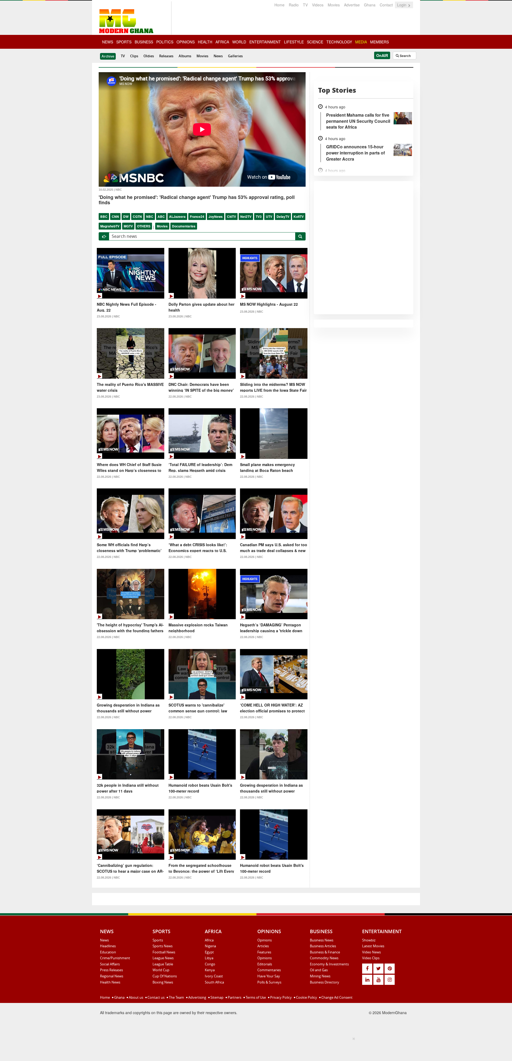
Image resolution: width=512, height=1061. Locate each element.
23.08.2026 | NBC (108, 316)
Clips (134, 56)
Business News (321, 940)
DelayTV (283, 216)
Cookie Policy (306, 997)
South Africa (214, 982)
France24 (197, 216)
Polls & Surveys (269, 982)
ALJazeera (177, 216)
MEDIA (361, 41)
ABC (161, 216)
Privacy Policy (280, 997)
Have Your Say (268, 976)
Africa (209, 940)
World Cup (161, 970)
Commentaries (269, 970)
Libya (209, 958)
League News (163, 958)
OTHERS (143, 226)
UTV (269, 216)
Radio (294, 4)
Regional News (111, 976)
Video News (371, 952)
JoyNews (216, 216)
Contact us (156, 997)
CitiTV (231, 216)
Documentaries (183, 226)
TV (305, 4)
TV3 (259, 216)
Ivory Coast (214, 976)
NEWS (107, 41)
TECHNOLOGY (339, 41)
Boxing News (163, 982)
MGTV (128, 226)
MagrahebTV (109, 226)
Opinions (264, 940)
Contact (386, 4)
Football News (164, 952)
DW (126, 216)
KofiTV (299, 216)
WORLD (239, 41)
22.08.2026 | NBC (180, 396)
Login (402, 4)
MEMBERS (379, 41)
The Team (176, 997)
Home (279, 4)
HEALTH (205, 41)
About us (135, 997)
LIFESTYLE (294, 41)
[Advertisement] (254, 1048)
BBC (103, 216)
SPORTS (123, 41)
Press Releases (111, 970)
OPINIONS (186, 41)
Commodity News (324, 958)
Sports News (163, 946)
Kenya (210, 970)
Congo (210, 964)
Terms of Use (255, 997)
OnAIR (382, 55)
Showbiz (368, 940)
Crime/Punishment (115, 958)
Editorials (264, 964)
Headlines (108, 946)
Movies (334, 4)
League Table (163, 964)
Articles (263, 946)
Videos (317, 4)
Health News (110, 982)
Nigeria (210, 946)
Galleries (235, 56)
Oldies (148, 56)
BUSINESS (144, 41)
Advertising (196, 997)
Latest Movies (373, 946)
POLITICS (164, 41)
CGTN (137, 216)
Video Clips (370, 958)
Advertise (352, 4)
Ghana (369, 4)
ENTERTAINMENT (265, 41)
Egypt (209, 952)
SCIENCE (315, 41)
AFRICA (222, 41)
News (218, 56)
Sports (158, 940)
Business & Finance (325, 952)
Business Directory (324, 982)
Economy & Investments (329, 964)
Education (108, 952)
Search (405, 55)
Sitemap (216, 997)
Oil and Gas (319, 970)
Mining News (320, 976)
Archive (108, 56)
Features (264, 952)
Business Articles (323, 946)
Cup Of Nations (165, 976)
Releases (166, 56)
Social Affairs (110, 964)
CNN (115, 216)
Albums (185, 56)
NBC (149, 216)
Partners (234, 997)
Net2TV (245, 216)
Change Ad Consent (337, 997)
